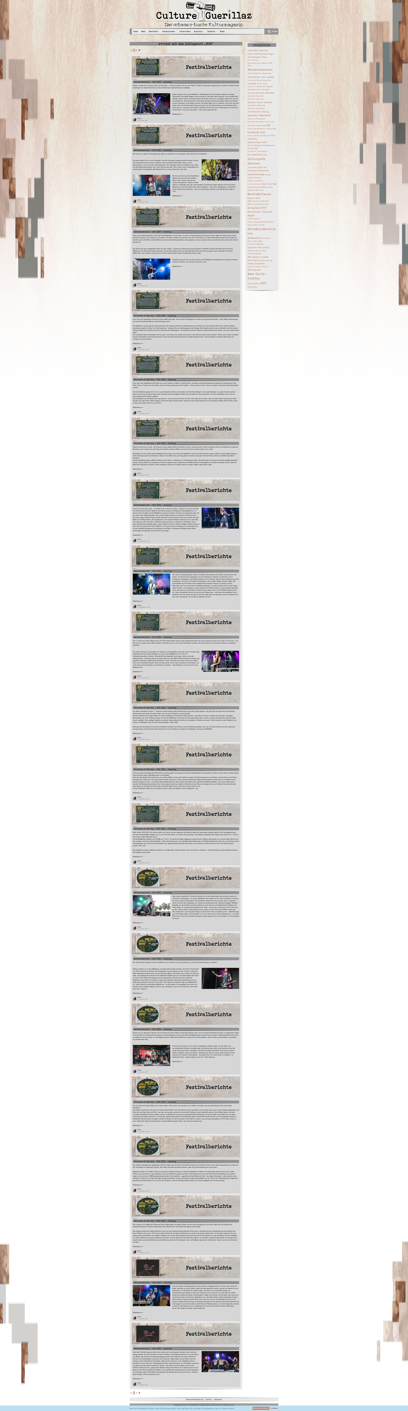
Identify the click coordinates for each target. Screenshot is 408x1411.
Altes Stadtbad (255, 54)
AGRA (250, 50)
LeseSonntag (256, 174)
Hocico (250, 148)
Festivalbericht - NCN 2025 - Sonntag (153, 82)
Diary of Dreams (255, 87)
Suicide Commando (256, 244)
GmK (274, 129)
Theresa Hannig (265, 260)
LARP (259, 167)
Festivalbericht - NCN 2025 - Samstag (153, 150)
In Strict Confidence (257, 151)
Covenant (252, 83)
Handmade (252, 139)
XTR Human (252, 287)
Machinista (267, 187)
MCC (267, 201)
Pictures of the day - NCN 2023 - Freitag (155, 1221)
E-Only (252, 93)
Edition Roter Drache (260, 102)
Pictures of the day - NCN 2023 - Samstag (155, 1161)
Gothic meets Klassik (257, 136)
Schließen (274, 1408)
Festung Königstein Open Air (261, 122)
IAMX (256, 148)
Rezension (254, 237)
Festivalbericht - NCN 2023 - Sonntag (153, 893)
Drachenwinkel (254, 89)
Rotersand (265, 238)
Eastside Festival (256, 96)
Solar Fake (252, 241)
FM (268, 125)
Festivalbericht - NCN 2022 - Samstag (153, 1348)
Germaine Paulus (264, 129)
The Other (253, 260)
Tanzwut (251, 251)
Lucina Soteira (255, 184)
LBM (265, 167)
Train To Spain (255, 267)
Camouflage (253, 73)
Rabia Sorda (258, 225)
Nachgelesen (254, 208)
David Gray (262, 84)
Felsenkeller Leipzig (258, 112)
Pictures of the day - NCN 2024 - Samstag (155, 769)
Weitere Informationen (261, 1408)
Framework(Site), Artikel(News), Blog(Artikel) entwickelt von (204, 1405)
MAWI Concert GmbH (256, 201)
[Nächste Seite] (139, 50)
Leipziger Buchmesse (258, 170)
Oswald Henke (254, 219)
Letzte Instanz (254, 178)
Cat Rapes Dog (265, 73)
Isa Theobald (255, 154)
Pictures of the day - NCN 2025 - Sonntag (155, 316)
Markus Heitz (254, 198)
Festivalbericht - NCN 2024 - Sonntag (153, 505)
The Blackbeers (254, 254)
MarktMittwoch (259, 194)
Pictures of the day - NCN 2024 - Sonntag (155, 708)
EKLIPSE (261, 105)
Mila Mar (265, 204)
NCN (264, 207)
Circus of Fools (255, 80)
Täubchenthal (254, 270)
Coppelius (266, 80)
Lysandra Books (255, 187)
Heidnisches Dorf (257, 142)
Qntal (250, 225)
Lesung (267, 175)
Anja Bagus (268, 54)
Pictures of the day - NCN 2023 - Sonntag (155, 1102)
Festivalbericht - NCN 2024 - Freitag (153, 637)
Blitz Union (253, 60)
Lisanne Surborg (255, 181)
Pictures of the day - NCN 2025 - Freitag (155, 443)
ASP (249, 57)
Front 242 (252, 129)
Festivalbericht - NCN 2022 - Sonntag (153, 1282)
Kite (265, 155)
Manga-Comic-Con (256, 190)
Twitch (265, 267)
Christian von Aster (261, 77)
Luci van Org (269, 184)
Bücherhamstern (260, 69)
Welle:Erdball (254, 284)
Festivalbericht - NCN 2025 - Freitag (152, 232)
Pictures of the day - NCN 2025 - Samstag (155, 379)
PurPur (269, 222)
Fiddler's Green (255, 126)
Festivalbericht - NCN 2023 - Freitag (153, 1029)
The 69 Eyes (260, 251)
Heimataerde (268, 145)
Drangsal (266, 89)
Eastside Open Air (256, 99)
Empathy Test (254, 108)
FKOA (264, 126)
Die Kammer (268, 87)
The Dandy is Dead (258, 257)
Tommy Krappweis (256, 264)
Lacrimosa (252, 167)
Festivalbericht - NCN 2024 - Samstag (153, 571)
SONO (260, 241)
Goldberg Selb (257, 132)
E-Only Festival (265, 93)
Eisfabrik (252, 105)
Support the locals (258, 247)
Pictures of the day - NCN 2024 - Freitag (155, 829)
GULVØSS (271, 136)
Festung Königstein (257, 119)
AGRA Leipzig (260, 50)
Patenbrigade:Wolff (257, 222)
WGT (264, 283)
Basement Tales (259, 57)
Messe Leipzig (254, 204)
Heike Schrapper (255, 145)
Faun (262, 108)
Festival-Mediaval (259, 115)
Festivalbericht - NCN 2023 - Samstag (153, 959)
